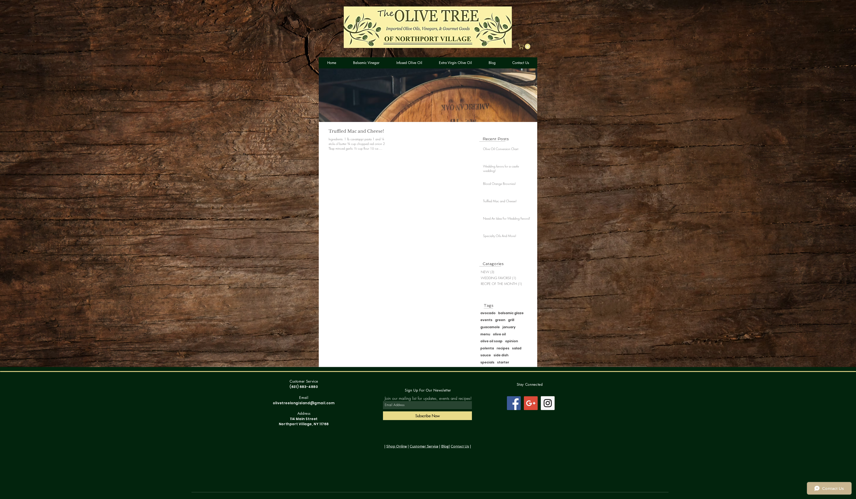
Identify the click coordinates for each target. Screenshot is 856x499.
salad (516, 348)
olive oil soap (491, 341)
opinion (511, 341)
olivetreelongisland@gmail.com (304, 403)
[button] (525, 46)
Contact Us (460, 446)
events (486, 320)
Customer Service (424, 446)
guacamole (490, 327)
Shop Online (396, 446)
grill (511, 320)
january (509, 327)
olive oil (499, 334)
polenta (487, 348)
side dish (501, 355)
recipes (503, 348)
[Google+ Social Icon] (531, 403)
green (500, 320)
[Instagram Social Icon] (548, 403)
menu (485, 334)
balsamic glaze (511, 313)
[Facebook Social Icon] (514, 403)
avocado (488, 313)
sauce (485, 355)
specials (487, 362)
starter (503, 362)
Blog (445, 446)
